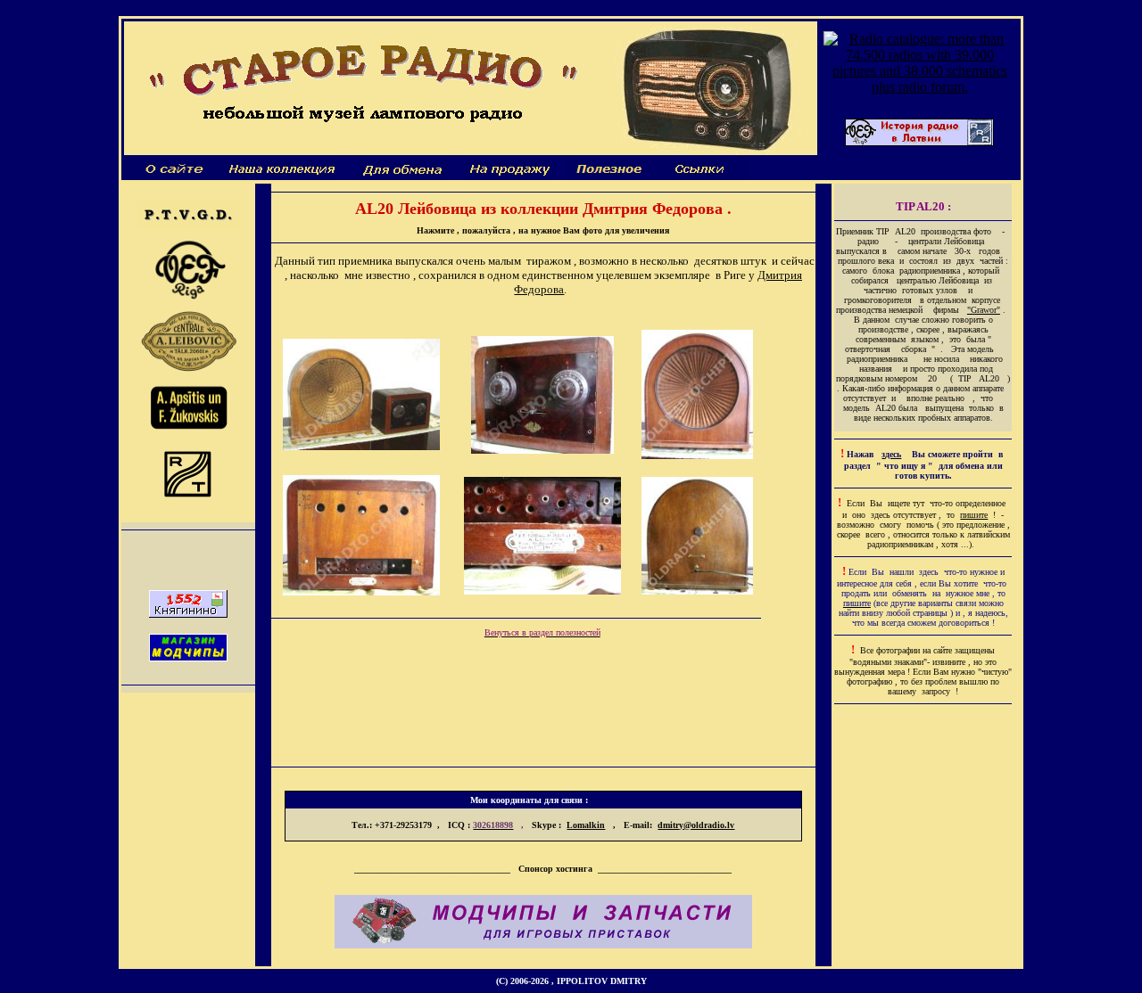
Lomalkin (586, 825)
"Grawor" (983, 310)
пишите (974, 515)
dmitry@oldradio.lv (696, 825)
